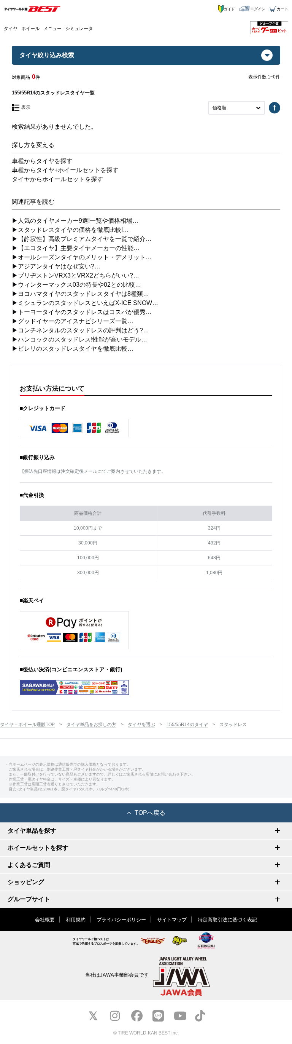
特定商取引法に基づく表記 (227, 920)
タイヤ (10, 28)
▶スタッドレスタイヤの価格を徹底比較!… (70, 230)
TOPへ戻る (150, 812)
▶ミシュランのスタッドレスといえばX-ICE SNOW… (85, 303)
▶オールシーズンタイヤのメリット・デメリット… (82, 257)
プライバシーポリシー (121, 920)
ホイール (30, 28)
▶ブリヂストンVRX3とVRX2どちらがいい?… (75, 275)
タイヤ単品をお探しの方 (91, 724)
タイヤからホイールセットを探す (57, 179)
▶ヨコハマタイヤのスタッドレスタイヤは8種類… (80, 294)
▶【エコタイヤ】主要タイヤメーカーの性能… (76, 248)
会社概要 (45, 920)
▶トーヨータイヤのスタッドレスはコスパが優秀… (82, 312)
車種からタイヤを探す (42, 161)
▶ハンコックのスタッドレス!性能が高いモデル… (79, 339)
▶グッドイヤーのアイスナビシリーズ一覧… (72, 321)
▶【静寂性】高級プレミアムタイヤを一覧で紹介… (82, 239)
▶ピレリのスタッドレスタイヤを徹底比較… (72, 348)
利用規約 (76, 920)
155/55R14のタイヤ (187, 724)
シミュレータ (79, 28)
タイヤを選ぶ (141, 724)
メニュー (52, 28)
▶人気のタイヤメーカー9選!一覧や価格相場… (75, 220)
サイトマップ (172, 920)
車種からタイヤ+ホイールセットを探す (65, 170)
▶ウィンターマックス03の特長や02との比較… (76, 284)
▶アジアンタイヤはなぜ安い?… (56, 266)
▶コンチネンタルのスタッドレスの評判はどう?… (80, 330)
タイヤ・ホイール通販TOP (27, 724)
